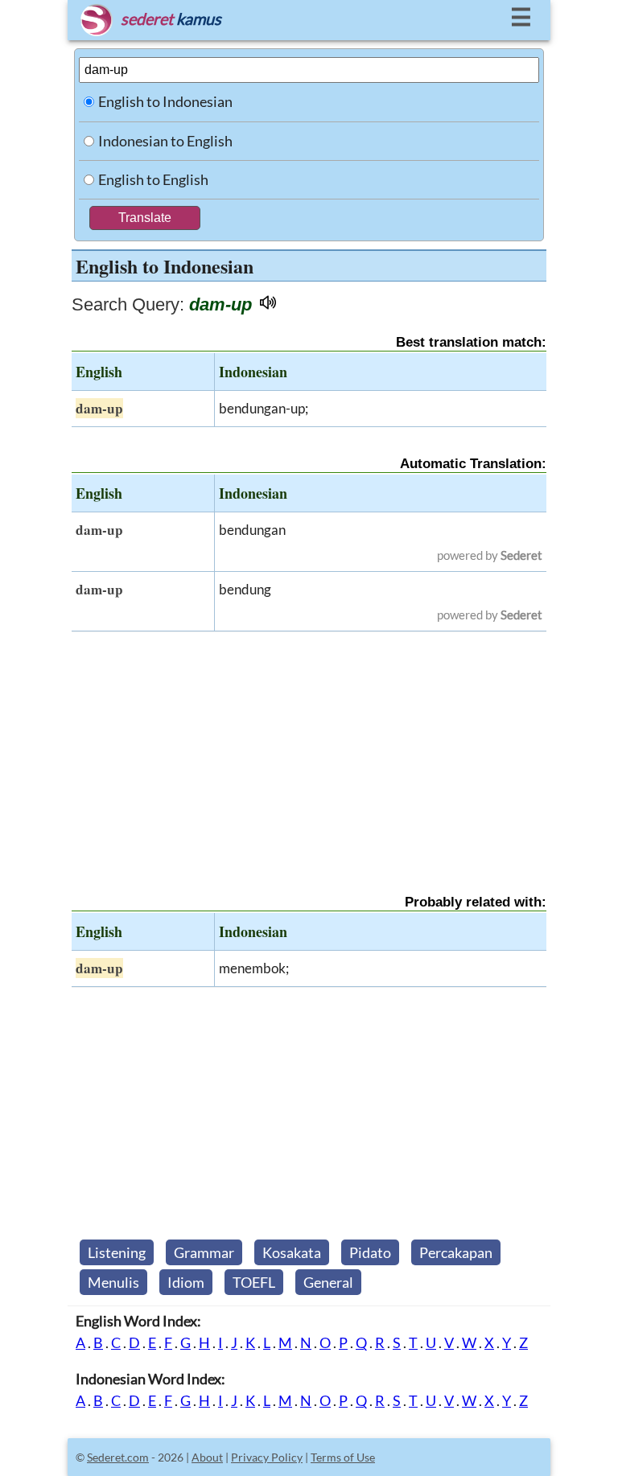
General (328, 1282)
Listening (117, 1252)
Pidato (370, 1252)
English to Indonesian (165, 101)
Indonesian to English (165, 141)
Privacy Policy (267, 1457)
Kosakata (291, 1252)
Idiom (185, 1282)
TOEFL (254, 1282)
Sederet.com (118, 1457)
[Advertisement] (309, 748)
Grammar (204, 1252)
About (207, 1457)
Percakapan (455, 1252)
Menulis (113, 1282)
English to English (153, 179)
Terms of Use (343, 1457)
